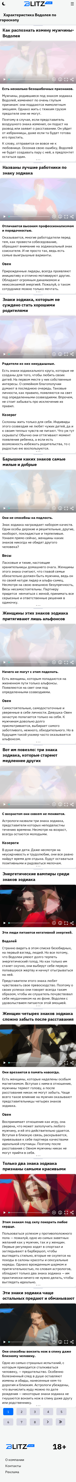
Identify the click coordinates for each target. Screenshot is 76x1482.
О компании (14, 1460)
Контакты (13, 1466)
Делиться (72, 79)
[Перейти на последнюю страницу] (60, 1422)
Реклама (12, 1472)
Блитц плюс (38, 3)
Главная (20, 1446)
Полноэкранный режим (66, 79)
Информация (60, 79)
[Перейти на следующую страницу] (48, 1422)
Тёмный (4, 4)
